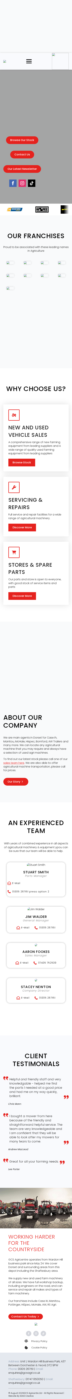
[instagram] (22, 183)
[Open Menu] (29, 61)
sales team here (13, 763)
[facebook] (13, 183)
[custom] (31, 183)
